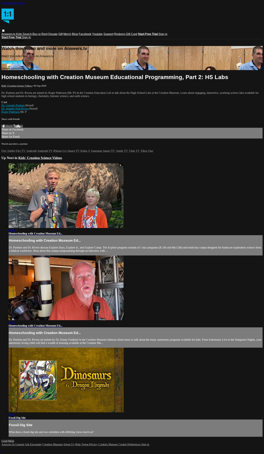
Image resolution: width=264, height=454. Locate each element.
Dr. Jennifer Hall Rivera (15, 108)
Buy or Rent (40, 34)
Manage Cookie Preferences (124, 444)
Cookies (103, 444)
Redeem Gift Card (125, 34)
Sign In (26, 37)
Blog (75, 34)
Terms (85, 444)
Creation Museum (52, 444)
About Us (68, 444)
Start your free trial (12, 62)
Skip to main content (13, 2)
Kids (19, 34)
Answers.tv (8, 34)
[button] (3, 30)
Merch (67, 34)
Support (108, 34)
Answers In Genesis (12, 444)
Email (19, 126)
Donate (53, 34)
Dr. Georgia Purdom (13, 105)
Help (78, 444)
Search (28, 34)
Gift (60, 34)
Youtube (97, 34)
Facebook (85, 34)
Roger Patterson (10, 111)
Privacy (93, 444)
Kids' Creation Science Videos (16, 85)
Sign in (162, 34)
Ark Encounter (33, 444)
